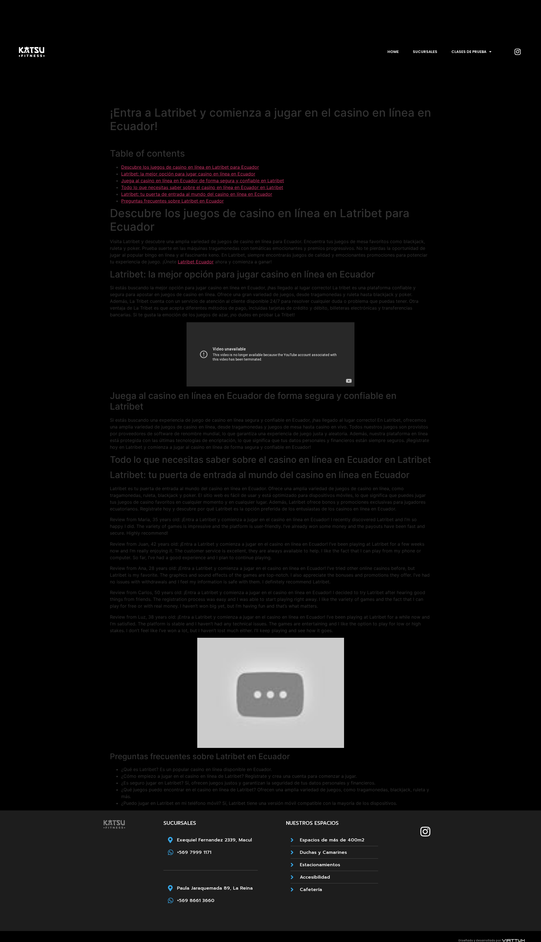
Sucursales (425, 51)
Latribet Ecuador (196, 262)
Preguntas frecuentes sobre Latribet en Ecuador (172, 201)
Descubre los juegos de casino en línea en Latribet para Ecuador (190, 167)
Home (393, 51)
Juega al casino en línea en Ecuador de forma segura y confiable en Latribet (202, 180)
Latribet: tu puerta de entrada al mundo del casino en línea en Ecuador (196, 194)
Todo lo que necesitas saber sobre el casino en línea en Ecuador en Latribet (202, 187)
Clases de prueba (468, 51)
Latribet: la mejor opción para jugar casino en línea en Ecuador (188, 174)
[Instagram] (518, 52)
